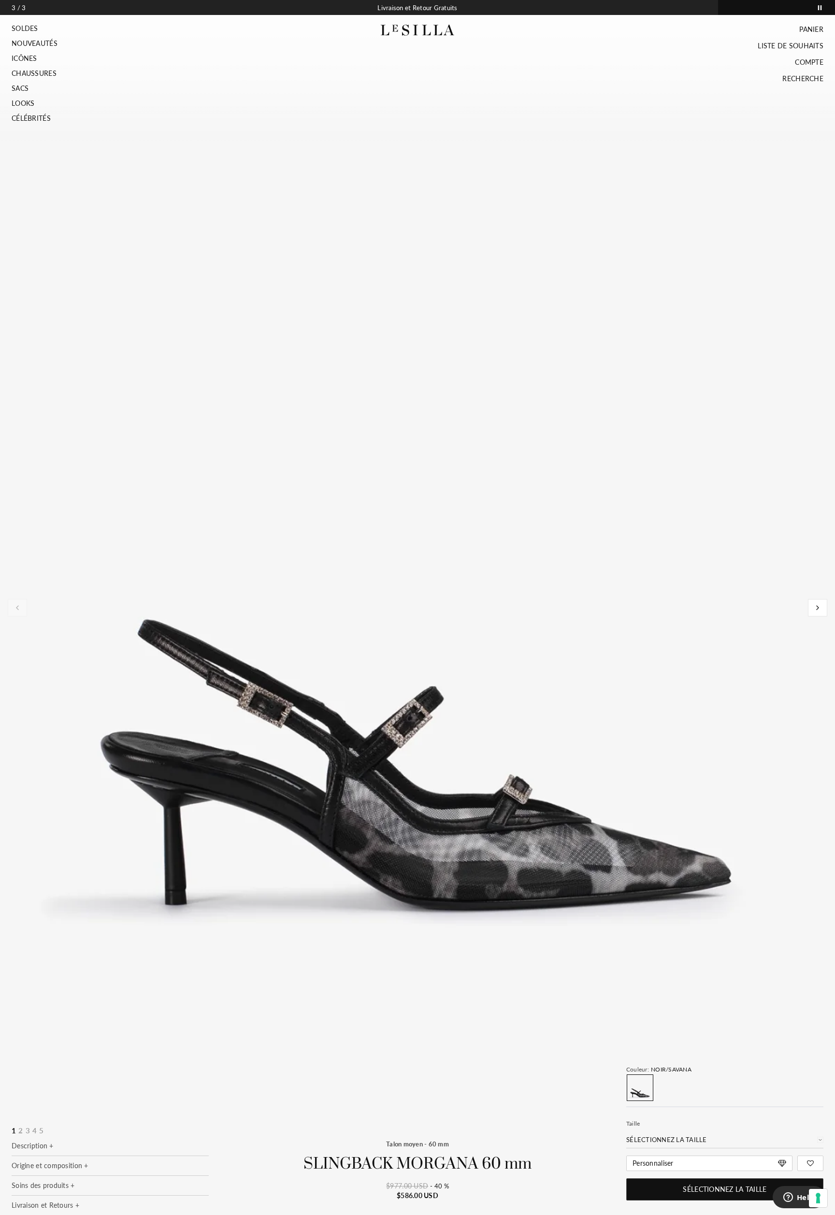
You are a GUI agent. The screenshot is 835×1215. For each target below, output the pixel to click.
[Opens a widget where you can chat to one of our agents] (798, 1198)
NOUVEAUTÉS (35, 43)
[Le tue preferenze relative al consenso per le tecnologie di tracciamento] (818, 1198)
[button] (35, 28)
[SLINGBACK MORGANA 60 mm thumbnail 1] (417, 595)
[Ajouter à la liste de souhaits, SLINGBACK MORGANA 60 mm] (810, 1163)
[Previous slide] (17, 607)
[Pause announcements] (819, 7)
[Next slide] (817, 607)
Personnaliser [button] (653, 1163)
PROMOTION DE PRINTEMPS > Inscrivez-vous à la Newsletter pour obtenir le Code (417, 8)
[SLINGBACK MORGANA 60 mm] (640, 1088)
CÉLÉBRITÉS (31, 118)
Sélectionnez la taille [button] (724, 1189)
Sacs (20, 88)
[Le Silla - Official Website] (418, 30)
